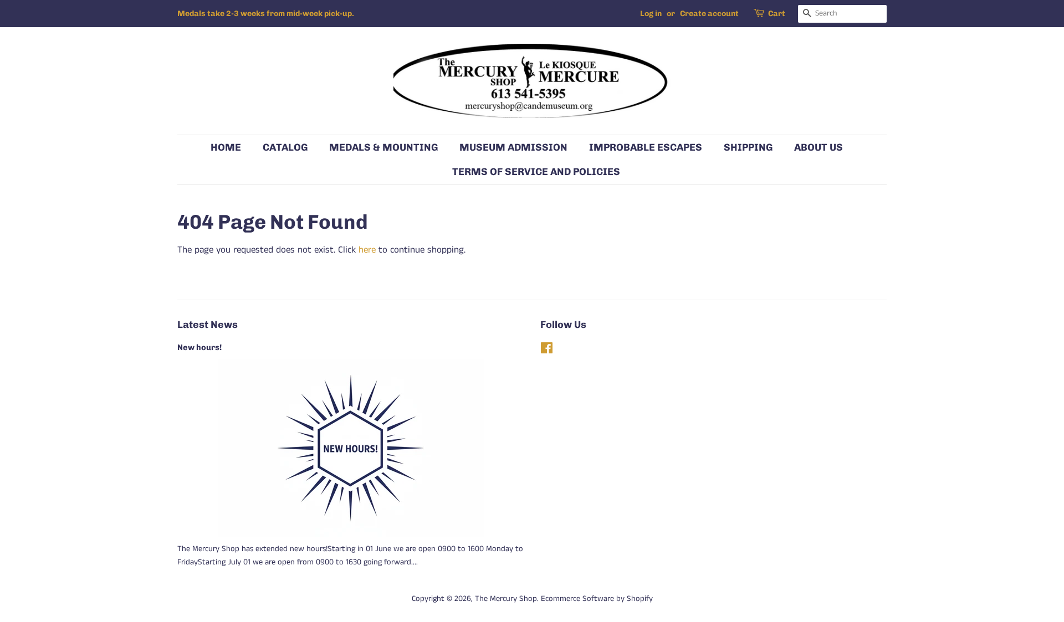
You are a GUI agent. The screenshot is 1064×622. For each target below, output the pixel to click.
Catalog (285, 147)
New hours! (199, 347)
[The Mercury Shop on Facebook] (546, 350)
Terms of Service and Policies (536, 171)
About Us (818, 147)
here (367, 249)
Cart (776, 13)
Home (226, 147)
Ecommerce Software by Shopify (597, 598)
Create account (709, 13)
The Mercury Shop (506, 598)
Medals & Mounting (383, 147)
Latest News (207, 324)
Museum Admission (513, 147)
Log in (651, 13)
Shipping (748, 147)
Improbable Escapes (645, 147)
